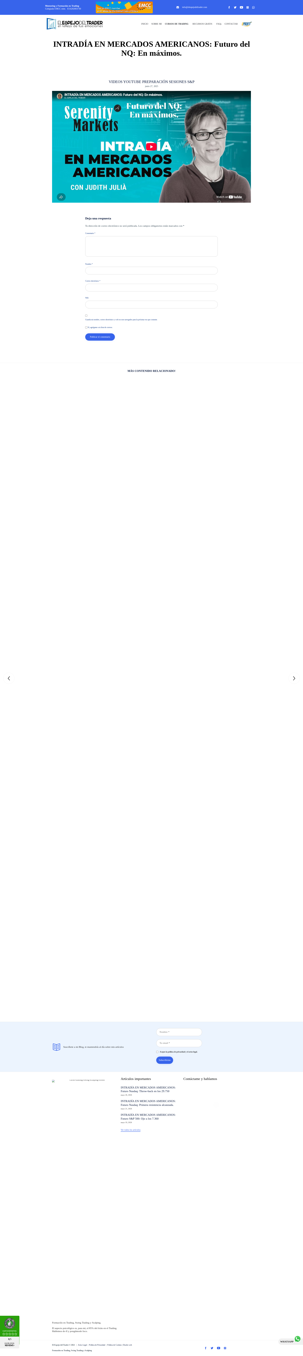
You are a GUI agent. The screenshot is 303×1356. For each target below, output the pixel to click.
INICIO (144, 24)
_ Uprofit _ (246, 24)
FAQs (218, 24)
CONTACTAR (231, 24)
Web (87, 298)
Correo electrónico (92, 281)
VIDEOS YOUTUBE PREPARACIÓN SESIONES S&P (151, 82)
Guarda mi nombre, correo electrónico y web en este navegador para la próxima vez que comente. (121, 320)
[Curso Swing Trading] (77, 24)
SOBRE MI (156, 24)
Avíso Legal (82, 1345)
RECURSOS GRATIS (202, 24)
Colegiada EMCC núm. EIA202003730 (63, 9)
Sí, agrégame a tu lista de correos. (100, 327)
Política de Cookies (114, 1345)
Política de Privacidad (97, 1345)
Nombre (89, 264)
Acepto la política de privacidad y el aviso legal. (177, 1052)
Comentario (90, 233)
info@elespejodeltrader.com (194, 7)
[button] (130, 1130)
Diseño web (127, 1345)
